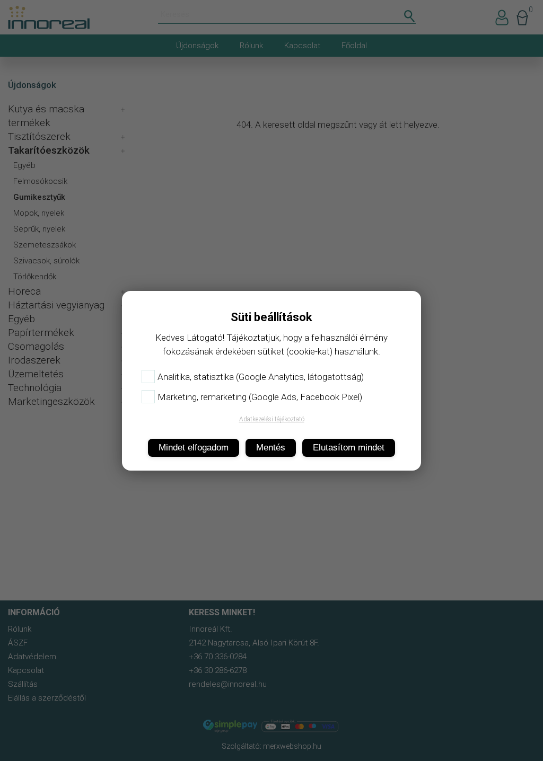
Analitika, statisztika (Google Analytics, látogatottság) (260, 377)
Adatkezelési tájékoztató (271, 419)
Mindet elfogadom (194, 448)
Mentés (270, 448)
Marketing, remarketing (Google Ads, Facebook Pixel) (259, 397)
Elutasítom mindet (348, 448)
